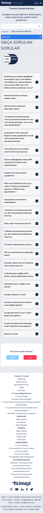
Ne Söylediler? (21, 422)
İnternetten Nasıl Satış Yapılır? (21, 399)
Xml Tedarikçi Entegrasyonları (21, 468)
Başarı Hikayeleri (21, 425)
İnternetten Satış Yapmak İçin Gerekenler (21, 413)
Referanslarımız (21, 382)
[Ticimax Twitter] (31, 489)
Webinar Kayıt (21, 437)
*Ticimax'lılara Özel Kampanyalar (21, 457)
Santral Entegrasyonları (21, 471)
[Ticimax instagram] (11, 489)
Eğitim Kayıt (21, 439)
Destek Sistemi (21, 434)
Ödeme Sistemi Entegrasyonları (21, 474)
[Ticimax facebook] (27, 489)
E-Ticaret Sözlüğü (21, 396)
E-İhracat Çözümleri (21, 451)
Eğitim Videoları (21, 431)
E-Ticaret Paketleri (21, 445)
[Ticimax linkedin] (22, 489)
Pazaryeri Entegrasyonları (21, 465)
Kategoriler (6, 37)
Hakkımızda (21, 379)
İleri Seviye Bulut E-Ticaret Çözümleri (21, 448)
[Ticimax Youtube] (16, 489)
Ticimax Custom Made (21, 454)
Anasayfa (5, 31)
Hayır (30, 357)
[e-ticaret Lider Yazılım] (21, 485)
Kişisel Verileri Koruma (21, 385)
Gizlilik (21, 387)
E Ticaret (21, 507)
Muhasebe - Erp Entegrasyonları (21, 463)
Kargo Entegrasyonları (21, 477)
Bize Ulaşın (21, 390)
